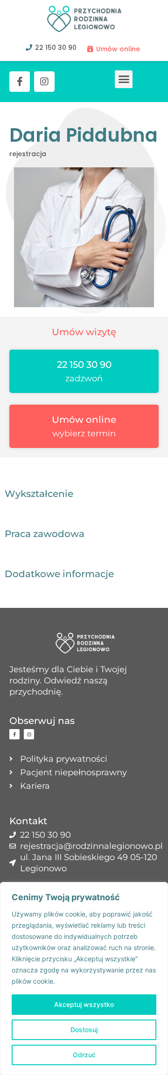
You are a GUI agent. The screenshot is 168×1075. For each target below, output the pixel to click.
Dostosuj (84, 1030)
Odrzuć (84, 1055)
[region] (84, 978)
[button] (124, 79)
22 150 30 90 (84, 364)
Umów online (84, 419)
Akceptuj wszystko (84, 1004)
